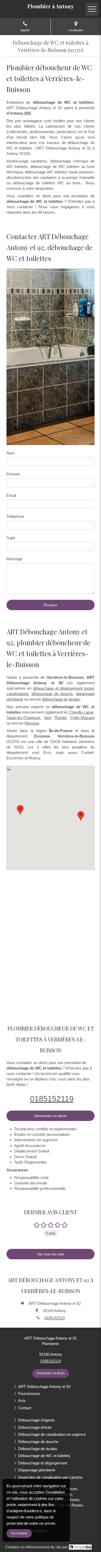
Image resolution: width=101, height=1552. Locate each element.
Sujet (10, 538)
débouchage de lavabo (61, 699)
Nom (10, 453)
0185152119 (52, 1098)
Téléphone (15, 516)
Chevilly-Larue (81, 712)
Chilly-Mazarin (82, 717)
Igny (47, 717)
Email (11, 495)
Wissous (31, 723)
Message (14, 559)
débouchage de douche (52, 694)
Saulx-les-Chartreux (23, 717)
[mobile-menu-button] (91, 9)
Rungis (61, 717)
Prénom (13, 474)
